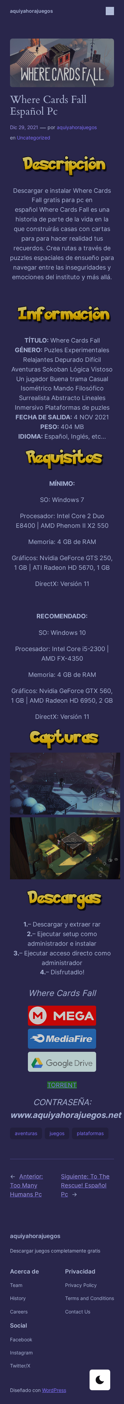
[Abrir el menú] (110, 11)
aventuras (26, 1133)
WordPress (54, 1390)
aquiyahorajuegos (31, 11)
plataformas (90, 1133)
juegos (57, 1133)
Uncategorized (33, 137)
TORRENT (62, 1085)
